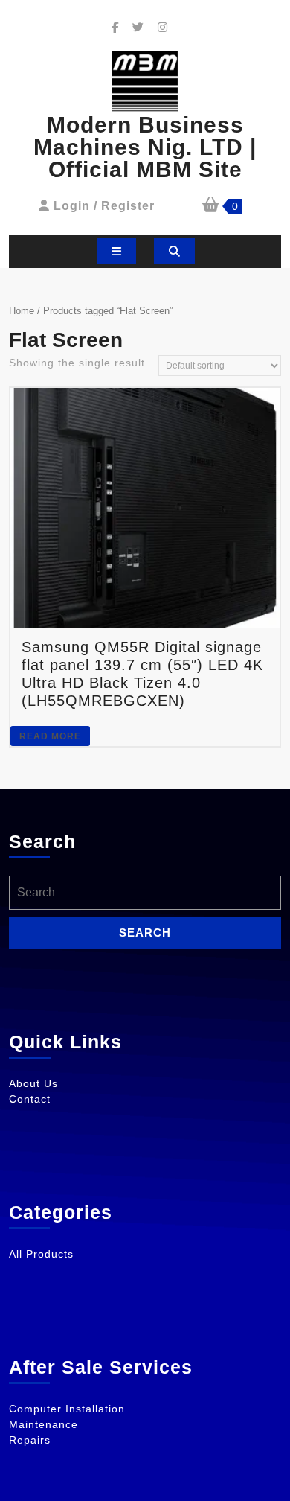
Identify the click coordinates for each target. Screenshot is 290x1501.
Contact (30, 1099)
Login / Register (104, 206)
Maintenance (43, 1424)
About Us (33, 1083)
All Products (41, 1254)
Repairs (30, 1440)
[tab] (116, 251)
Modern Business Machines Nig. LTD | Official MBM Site (145, 147)
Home (21, 310)
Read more (50, 736)
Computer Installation (67, 1409)
